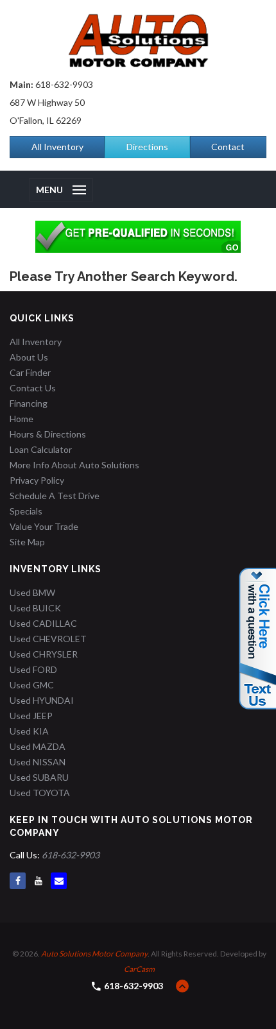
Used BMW (32, 592)
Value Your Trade (44, 526)
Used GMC (32, 684)
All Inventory (57, 146)
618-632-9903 (64, 84)
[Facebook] (18, 880)
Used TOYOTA (40, 792)
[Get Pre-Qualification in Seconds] (138, 237)
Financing (28, 403)
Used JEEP (31, 715)
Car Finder (30, 372)
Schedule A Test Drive (54, 495)
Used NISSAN (37, 761)
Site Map (27, 541)
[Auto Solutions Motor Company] (138, 41)
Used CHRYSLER (44, 654)
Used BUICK (35, 607)
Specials (26, 511)
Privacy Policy (37, 480)
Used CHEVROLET (48, 638)
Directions (147, 146)
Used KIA (29, 731)
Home (21, 418)
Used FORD (33, 669)
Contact (228, 146)
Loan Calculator (41, 449)
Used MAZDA (37, 746)
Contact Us (33, 387)
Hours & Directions (48, 434)
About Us (29, 357)
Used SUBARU (39, 777)
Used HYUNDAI (42, 700)
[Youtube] (38, 880)
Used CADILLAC (43, 623)
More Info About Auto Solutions (74, 464)
